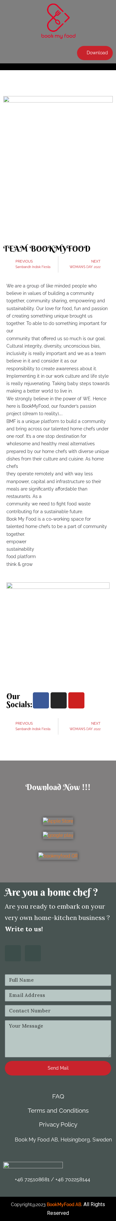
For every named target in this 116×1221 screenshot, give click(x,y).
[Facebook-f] (13, 953)
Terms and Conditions (58, 1110)
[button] (95, 53)
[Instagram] (59, 700)
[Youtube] (76, 700)
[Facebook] (41, 700)
